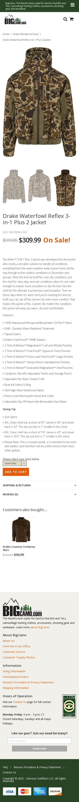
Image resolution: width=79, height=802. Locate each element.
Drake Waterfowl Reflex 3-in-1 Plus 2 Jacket (26, 39)
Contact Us (19, 702)
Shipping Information (16, 688)
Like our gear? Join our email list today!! (39, 733)
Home (6, 34)
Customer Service (14, 652)
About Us (9, 640)
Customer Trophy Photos (19, 657)
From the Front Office (16, 646)
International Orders (16, 677)
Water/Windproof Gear (26, 34)
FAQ (5, 767)
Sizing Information (14, 671)
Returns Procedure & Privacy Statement (28, 682)
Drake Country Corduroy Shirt (19, 548)
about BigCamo (39, 627)
